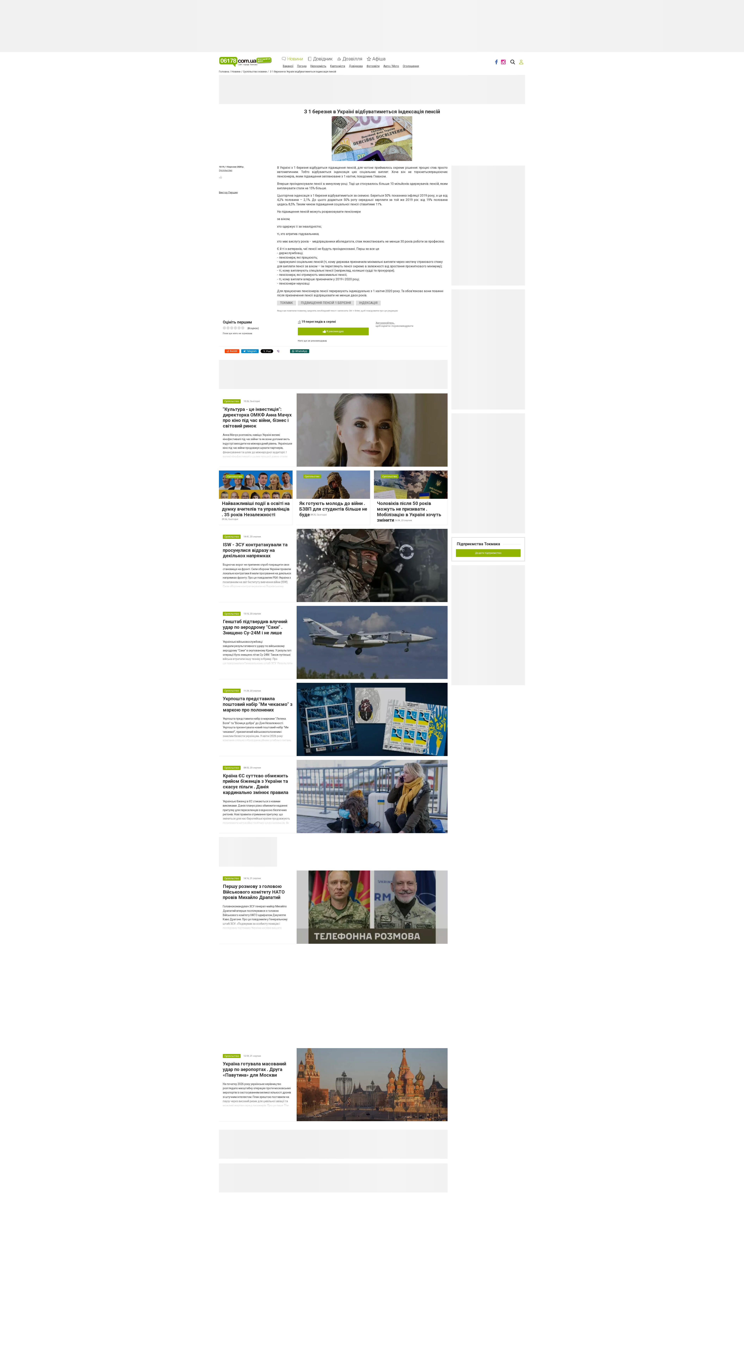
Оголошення (411, 66)
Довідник (322, 59)
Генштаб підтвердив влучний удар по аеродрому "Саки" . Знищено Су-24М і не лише (255, 627)
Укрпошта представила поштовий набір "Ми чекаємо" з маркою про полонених (257, 704)
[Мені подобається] (220, 177)
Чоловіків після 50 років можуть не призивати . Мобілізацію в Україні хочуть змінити (409, 512)
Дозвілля (352, 59)
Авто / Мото (391, 66)
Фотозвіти (373, 66)
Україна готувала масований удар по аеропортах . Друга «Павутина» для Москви (254, 1069)
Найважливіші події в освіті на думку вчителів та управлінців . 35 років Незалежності (256, 509)
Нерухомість (318, 66)
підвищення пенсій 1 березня (326, 303)
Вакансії (288, 66)
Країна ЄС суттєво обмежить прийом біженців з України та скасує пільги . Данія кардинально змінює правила (255, 784)
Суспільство (225, 170)
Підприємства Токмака (478, 544)
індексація (368, 303)
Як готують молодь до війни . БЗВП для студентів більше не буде (333, 509)
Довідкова (356, 66)
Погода (302, 66)
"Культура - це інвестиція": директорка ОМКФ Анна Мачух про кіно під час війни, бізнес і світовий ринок (257, 418)
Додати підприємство (488, 552)
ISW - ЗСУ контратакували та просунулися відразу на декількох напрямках (255, 550)
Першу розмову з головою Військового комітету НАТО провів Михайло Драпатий (254, 892)
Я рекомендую (335, 331)
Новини (295, 59)
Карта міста (337, 66)
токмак (286, 303)
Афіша (379, 59)
